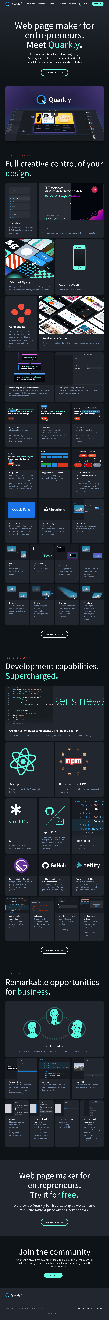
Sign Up (97, 4)
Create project (54, 634)
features (31, 4)
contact (72, 4)
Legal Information (22, 1308)
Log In (84, 4)
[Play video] (54, 114)
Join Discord (53, 1275)
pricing (51, 4)
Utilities (33, 1308)
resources (61, 4)
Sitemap (40, 1308)
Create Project (54, 72)
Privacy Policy (10, 1308)
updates (41, 4)
